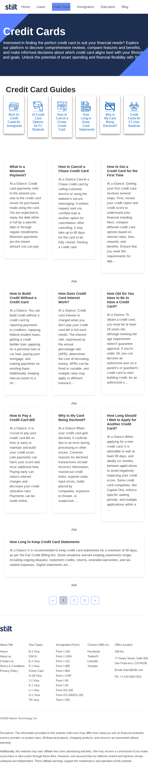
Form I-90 (62, 680)
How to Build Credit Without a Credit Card (23, 298)
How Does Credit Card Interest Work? (72, 298)
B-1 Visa (34, 651)
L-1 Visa (34, 690)
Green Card (36, 670)
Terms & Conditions (12, 666)
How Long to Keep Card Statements (86, 122)
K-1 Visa (34, 685)
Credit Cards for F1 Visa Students (134, 120)
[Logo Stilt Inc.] (11, 7)
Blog (125, 7)
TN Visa (34, 699)
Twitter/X (92, 656)
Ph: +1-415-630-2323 (128, 676)
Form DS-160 (64, 690)
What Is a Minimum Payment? (18, 171)
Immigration (85, 7)
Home (25, 7)
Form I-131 (63, 661)
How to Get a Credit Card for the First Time (122, 171)
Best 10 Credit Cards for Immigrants (14, 120)
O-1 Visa (34, 695)
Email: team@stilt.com (129, 669)
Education (108, 7)
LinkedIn (92, 661)
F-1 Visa (34, 666)
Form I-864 (63, 670)
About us (5, 656)
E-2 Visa (34, 661)
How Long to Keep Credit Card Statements (45, 542)
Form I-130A (64, 656)
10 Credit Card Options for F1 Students (38, 122)
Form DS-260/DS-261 (69, 695)
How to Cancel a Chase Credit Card (62, 122)
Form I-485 (63, 666)
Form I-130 (63, 651)
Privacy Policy (9, 670)
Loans (41, 7)
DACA (33, 656)
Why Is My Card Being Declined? (110, 120)
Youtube (92, 666)
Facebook (93, 651)
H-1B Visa (35, 675)
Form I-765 (63, 699)
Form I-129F (63, 675)
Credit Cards (61, 7)
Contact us (7, 661)
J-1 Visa (34, 680)
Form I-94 (62, 685)
